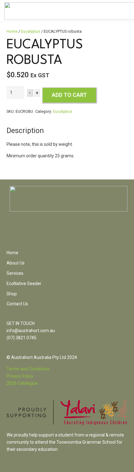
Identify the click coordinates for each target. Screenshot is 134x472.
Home (12, 31)
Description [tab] (25, 130)
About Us (16, 262)
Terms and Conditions (28, 368)
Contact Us (17, 303)
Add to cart (69, 95)
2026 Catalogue (22, 383)
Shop (12, 293)
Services (15, 273)
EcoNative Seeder (24, 283)
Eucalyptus (30, 31)
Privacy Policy (20, 376)
